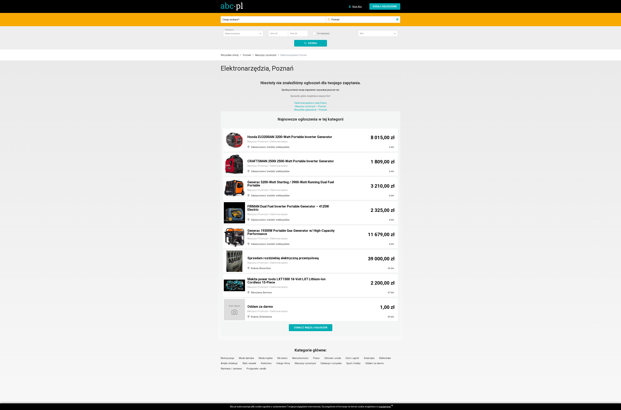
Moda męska (265, 358)
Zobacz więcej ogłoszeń (310, 327)
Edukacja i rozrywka (331, 363)
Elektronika (385, 358)
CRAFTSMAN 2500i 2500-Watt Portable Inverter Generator (290, 161)
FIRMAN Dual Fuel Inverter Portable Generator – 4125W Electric (288, 208)
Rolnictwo (266, 363)
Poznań (247, 55)
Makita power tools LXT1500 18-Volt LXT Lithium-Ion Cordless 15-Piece (286, 280)
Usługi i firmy (283, 363)
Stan (362, 33)
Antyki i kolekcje (229, 363)
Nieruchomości (300, 358)
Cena (273, 33)
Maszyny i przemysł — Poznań (310, 106)
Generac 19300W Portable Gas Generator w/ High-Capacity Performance (291, 232)
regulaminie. (385, 406)
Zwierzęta (369, 358)
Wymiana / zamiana (231, 368)
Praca (316, 358)
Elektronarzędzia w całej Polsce (310, 103)
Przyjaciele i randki (256, 368)
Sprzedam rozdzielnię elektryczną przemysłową (283, 258)
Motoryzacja (227, 358)
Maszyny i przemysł (265, 55)
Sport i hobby (353, 363)
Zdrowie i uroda (332, 358)
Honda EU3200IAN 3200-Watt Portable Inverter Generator (289, 137)
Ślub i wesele (249, 363)
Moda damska (246, 358)
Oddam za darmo (260, 307)
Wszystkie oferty (230, 55)
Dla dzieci (282, 358)
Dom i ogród (352, 358)
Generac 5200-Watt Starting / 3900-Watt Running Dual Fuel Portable (290, 183)
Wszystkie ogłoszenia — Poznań (310, 109)
